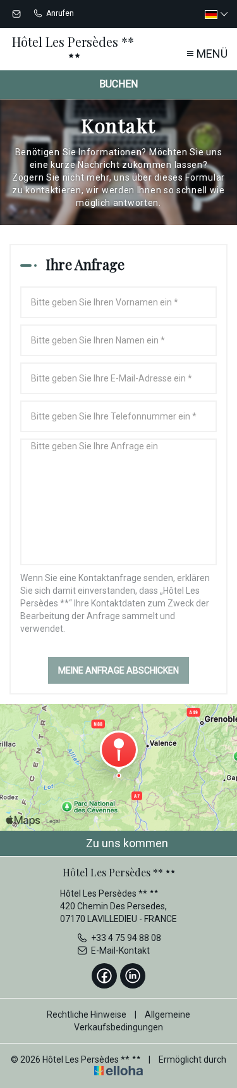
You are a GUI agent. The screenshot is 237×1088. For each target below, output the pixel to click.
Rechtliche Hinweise (86, 1014)
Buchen (118, 84)
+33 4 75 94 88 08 (126, 938)
